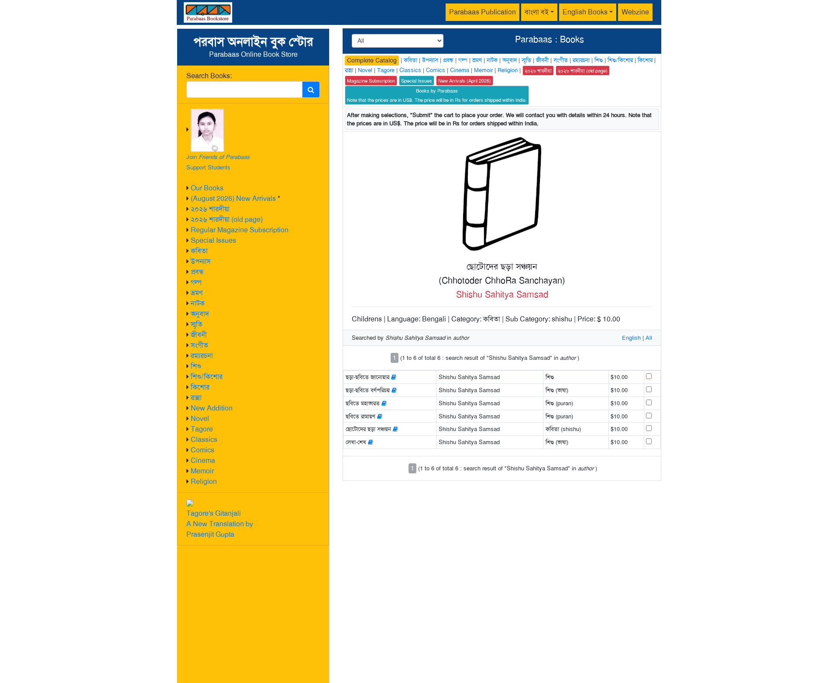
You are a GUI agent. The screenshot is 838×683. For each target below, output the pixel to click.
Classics (204, 439)
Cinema (203, 460)
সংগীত (199, 345)
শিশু (196, 366)
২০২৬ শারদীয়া (210, 209)
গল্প (196, 282)
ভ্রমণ (197, 292)
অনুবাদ (200, 313)
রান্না (196, 397)
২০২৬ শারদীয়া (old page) (227, 219)
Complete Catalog (372, 60)
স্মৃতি (197, 324)
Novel (200, 418)
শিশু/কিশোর (207, 376)
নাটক (198, 303)
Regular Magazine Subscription (239, 230)
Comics (202, 450)
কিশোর (200, 387)
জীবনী (199, 334)
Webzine (635, 12)
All (649, 338)
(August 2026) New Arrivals (233, 198)
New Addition (212, 408)
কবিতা (199, 250)
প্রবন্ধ (197, 271)
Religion (204, 481)
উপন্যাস (201, 261)
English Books (585, 12)
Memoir (202, 471)
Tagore (202, 429)
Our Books (207, 188)
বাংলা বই (537, 12)
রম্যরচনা (202, 355)
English (631, 338)
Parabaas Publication (482, 12)
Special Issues (213, 240)
